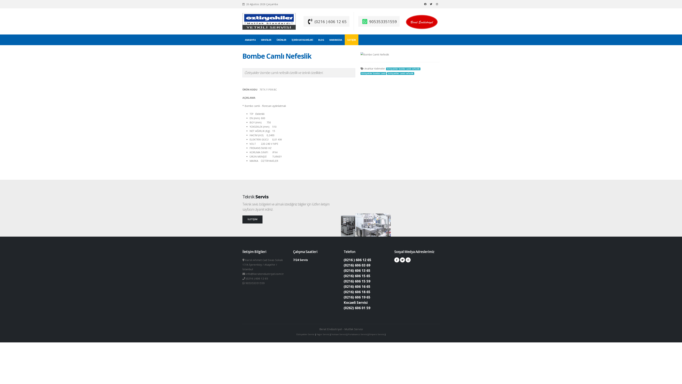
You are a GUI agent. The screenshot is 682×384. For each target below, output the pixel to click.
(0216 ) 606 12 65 (331, 21)
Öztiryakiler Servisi (305, 334)
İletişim (351, 39)
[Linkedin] (436, 4)
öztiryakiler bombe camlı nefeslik (403, 69)
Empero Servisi (376, 334)
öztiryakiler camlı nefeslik (400, 73)
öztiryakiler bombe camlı (373, 73)
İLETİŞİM (252, 219)
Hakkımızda (335, 39)
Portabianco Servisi (357, 334)
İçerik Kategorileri (302, 39)
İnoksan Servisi (338, 334)
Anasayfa (250, 39)
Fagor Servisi (323, 334)
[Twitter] (431, 4)
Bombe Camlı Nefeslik (277, 56)
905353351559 (383, 21)
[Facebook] (425, 4)
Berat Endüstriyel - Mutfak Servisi (341, 329)
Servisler (266, 39)
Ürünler (281, 39)
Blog (321, 39)
